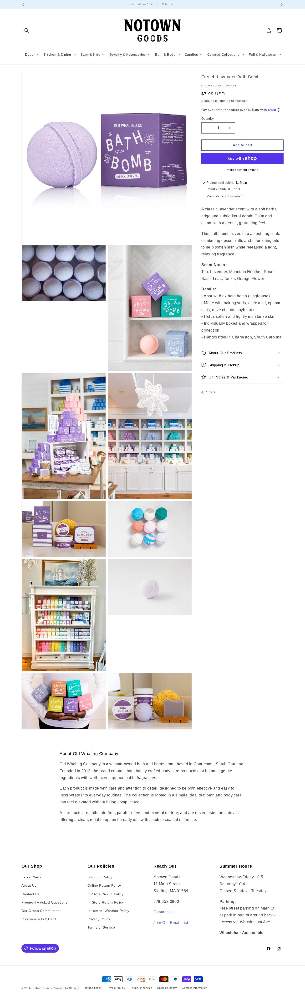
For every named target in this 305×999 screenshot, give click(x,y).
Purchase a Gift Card (38, 919)
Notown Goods (42, 988)
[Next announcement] (282, 4)
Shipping (207, 101)
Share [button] (211, 392)
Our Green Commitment (41, 911)
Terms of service (141, 987)
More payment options (242, 170)
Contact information (194, 987)
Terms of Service (101, 927)
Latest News (31, 877)
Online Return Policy (104, 885)
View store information (225, 196)
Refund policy (93, 987)
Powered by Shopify (66, 988)
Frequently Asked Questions (44, 902)
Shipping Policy (99, 877)
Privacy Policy (98, 919)
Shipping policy (167, 987)
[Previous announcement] (23, 4)
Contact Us (30, 894)
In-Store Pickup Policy (105, 894)
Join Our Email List (170, 923)
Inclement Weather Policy (108, 911)
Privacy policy (116, 987)
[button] (26, 30)
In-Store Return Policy (105, 902)
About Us (28, 885)
